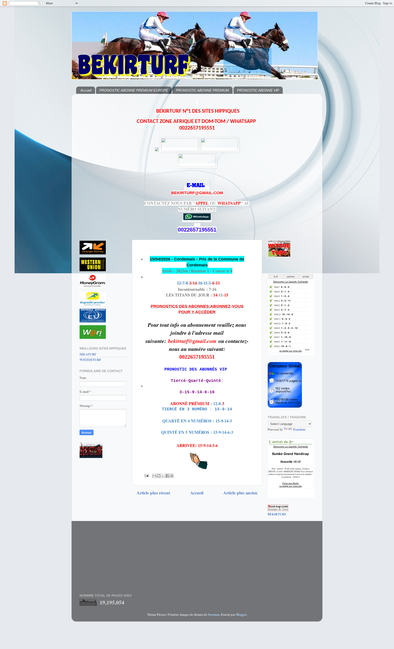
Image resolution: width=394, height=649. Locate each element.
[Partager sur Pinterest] (171, 475)
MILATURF (88, 354)
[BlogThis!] (158, 475)
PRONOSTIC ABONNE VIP (258, 90)
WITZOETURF (90, 360)
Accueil (85, 90)
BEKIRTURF (277, 514)
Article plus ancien (240, 493)
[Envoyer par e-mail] (154, 475)
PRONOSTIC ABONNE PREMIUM (202, 90)
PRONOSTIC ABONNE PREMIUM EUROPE (133, 90)
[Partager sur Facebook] (167, 475)
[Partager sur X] (163, 475)
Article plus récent (153, 493)
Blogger (241, 614)
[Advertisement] (103, 165)
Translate (299, 429)
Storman (214, 614)
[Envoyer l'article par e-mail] (146, 475)
